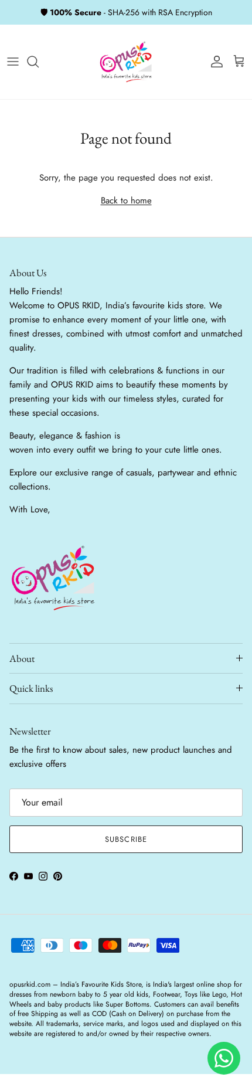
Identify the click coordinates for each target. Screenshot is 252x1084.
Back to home (126, 200)
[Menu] (13, 61)
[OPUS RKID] (126, 61)
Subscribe (126, 839)
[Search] (39, 61)
